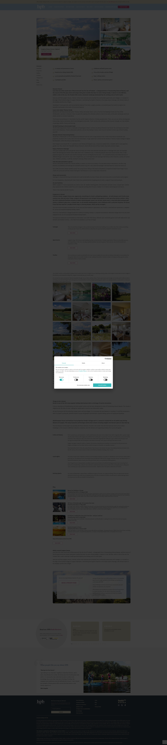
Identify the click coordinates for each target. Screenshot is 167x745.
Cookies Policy (82, 371)
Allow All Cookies (102, 385)
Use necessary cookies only (83, 385)
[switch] (76, 380)
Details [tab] (83, 363)
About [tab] (103, 363)
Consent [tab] (64, 363)
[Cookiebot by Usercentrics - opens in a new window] (105, 359)
